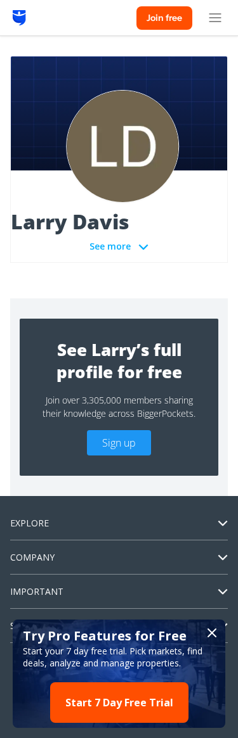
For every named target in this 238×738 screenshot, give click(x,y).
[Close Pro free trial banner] (212, 632)
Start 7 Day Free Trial (119, 702)
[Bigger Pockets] (19, 17)
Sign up (119, 443)
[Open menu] (215, 17)
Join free (164, 17)
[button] (119, 674)
